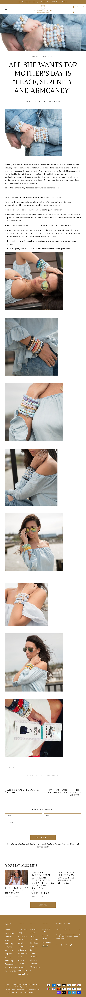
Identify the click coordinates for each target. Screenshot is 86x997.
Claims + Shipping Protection (9, 960)
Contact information (27, 992)
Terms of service (34, 990)
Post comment (43, 838)
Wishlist (33, 929)
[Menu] (6, 8)
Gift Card (34, 939)
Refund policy (10, 990)
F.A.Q (20, 933)
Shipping (9, 943)
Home (33, 56)
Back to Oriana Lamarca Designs (44, 776)
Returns (8, 947)
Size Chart (9, 933)
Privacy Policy (61, 844)
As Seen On (22, 953)
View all (43, 905)
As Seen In (22, 950)
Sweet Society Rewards (33, 953)
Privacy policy (21, 990)
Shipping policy (12, 992)
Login (7, 930)
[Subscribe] (79, 930)
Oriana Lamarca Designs (44, 56)
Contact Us (22, 929)
